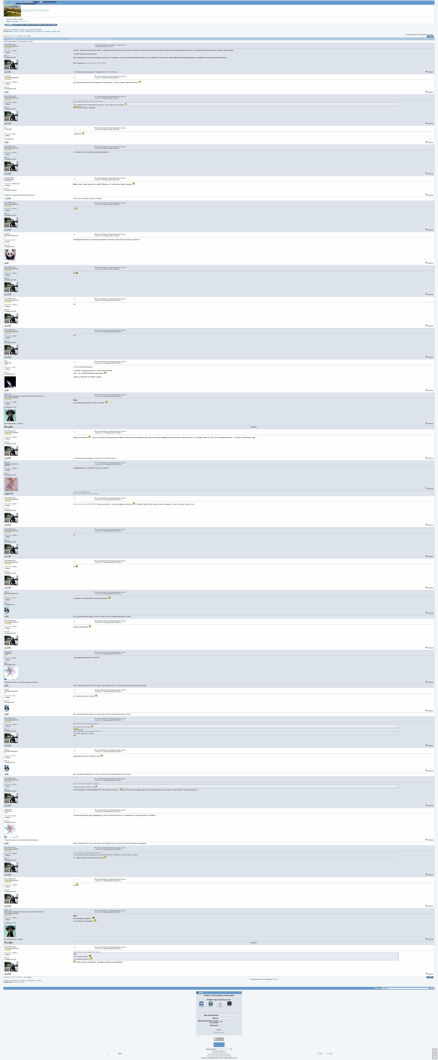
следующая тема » (427, 34)
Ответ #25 (99, 811)
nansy (6, 592)
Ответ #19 (99, 622)
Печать (430, 36)
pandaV (7, 234)
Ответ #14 (99, 464)
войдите (36, 2)
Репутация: (8, 51)
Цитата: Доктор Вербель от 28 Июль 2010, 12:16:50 (88, 101)
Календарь (39, 24)
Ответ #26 (99, 849)
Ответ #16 (99, 531)
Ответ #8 (99, 269)
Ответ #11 (99, 363)
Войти (45, 24)
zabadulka (8, 652)
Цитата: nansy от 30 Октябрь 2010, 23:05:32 (85, 723)
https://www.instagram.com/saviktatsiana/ (86, 494)
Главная (9, 24)
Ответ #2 (99, 98)
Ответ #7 (99, 236)
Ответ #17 (99, 562)
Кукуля (7, 462)
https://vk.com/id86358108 (81, 492)
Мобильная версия (219, 1051)
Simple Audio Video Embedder (216, 1056)
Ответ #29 (99, 948)
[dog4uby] (10, 427)
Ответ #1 (99, 78)
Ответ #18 (99, 594)
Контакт (219, 1045)
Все (25, 36)
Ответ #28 (99, 912)
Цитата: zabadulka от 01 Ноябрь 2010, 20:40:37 (86, 852)
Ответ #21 (99, 691)
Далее (20, 36)
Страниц (6, 36)
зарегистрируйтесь (50, 2)
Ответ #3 (99, 129)
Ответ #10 (99, 332)
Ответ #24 (99, 780)
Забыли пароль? (219, 1032)
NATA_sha (8, 394)
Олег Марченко (10, 44)
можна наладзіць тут (67, 21)
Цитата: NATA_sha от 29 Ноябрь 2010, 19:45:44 (86, 952)
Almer (22, 31)
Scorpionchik (9, 178)
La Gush (7, 76)
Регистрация (52, 24)
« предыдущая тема (412, 34)
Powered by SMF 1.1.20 (219, 1053)
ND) (5, 361)
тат (5, 127)
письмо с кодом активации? (26, 3)
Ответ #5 (99, 180)
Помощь (27, 24)
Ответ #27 (99, 881)
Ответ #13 (99, 433)
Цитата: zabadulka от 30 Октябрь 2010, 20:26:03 (87, 731)
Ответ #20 (99, 654)
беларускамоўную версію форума (48, 21)
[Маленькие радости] (7, 494)
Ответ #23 (99, 751)
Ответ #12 (99, 396)
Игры (33, 24)
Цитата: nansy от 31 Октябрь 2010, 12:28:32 (85, 783)
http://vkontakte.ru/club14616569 (85, 504)
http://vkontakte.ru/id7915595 (95, 63)
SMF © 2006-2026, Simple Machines (219, 1054)
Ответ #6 (99, 204)
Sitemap (229, 1056)
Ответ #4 (99, 148)
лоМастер (16, 31)
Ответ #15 (99, 499)
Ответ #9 (99, 300)
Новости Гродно (19, 24)
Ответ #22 (99, 720)
